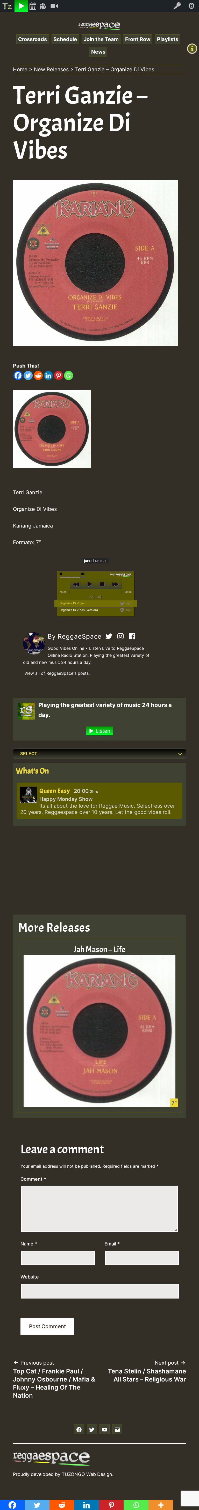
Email (112, 1243)
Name (28, 1243)
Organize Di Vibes (72, 603)
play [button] (89, 584)
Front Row (138, 39)
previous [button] (76, 584)
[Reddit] (38, 375)
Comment (33, 1179)
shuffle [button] (99, 597)
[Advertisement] (99, 870)
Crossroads (32, 39)
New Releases (51, 69)
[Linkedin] (48, 375)
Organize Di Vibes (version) (79, 610)
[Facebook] (18, 375)
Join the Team (101, 39)
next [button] (115, 584)
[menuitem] (7, 6)
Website (29, 1277)
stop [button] (102, 584)
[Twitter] (28, 375)
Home (20, 69)
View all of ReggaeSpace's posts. (57, 673)
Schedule (65, 39)
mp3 (128, 603)
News (98, 52)
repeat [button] (92, 597)
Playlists (167, 39)
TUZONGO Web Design (87, 1474)
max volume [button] (83, 574)
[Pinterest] (58, 375)
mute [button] (62, 574)
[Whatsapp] (68, 375)
